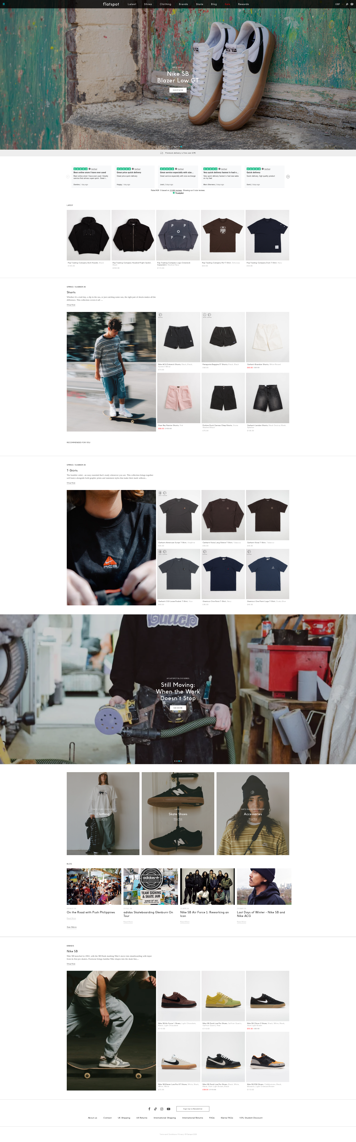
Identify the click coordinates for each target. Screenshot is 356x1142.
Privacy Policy (152, 606)
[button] (226, 534)
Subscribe (170, 586)
